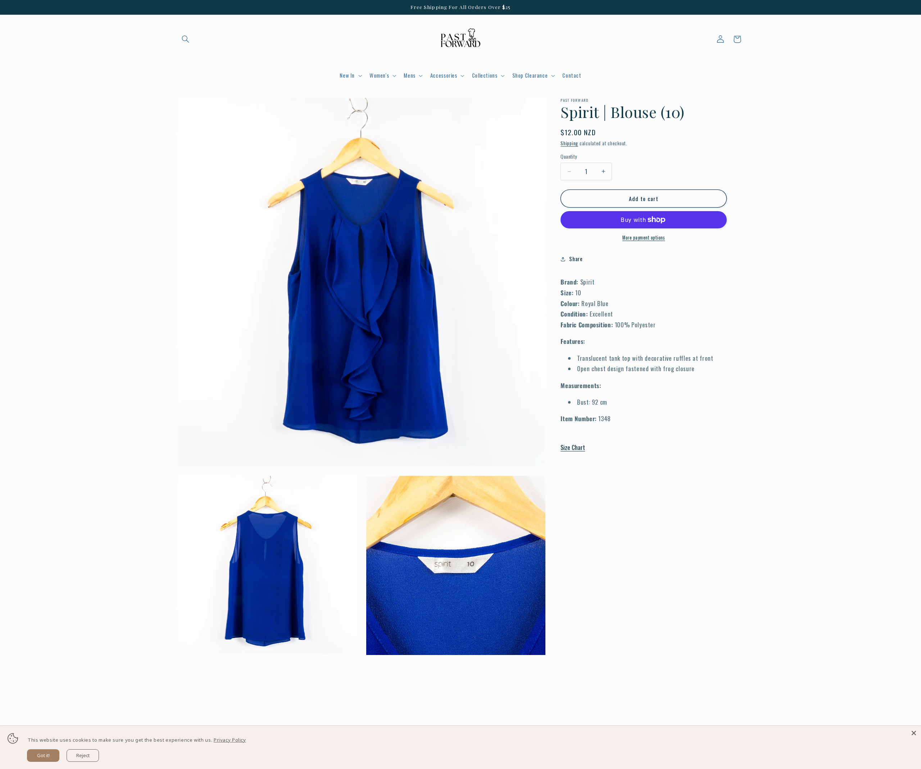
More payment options (643, 238)
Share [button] (575, 259)
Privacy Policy (230, 740)
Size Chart (573, 447)
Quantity (569, 156)
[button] (185, 39)
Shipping (569, 143)
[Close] (913, 733)
